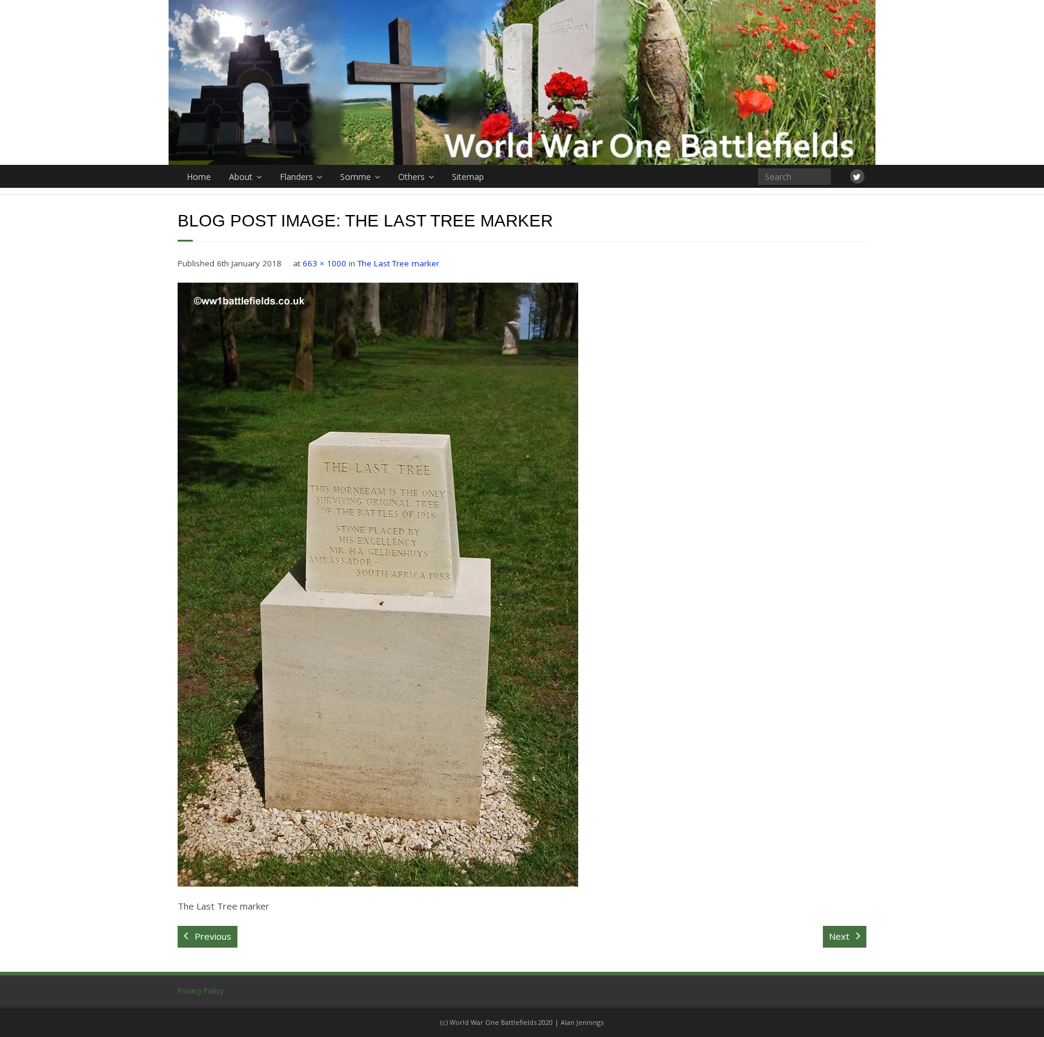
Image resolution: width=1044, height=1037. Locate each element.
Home (199, 176)
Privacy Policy (201, 991)
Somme (355, 176)
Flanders (296, 176)
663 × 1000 (324, 263)
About (241, 176)
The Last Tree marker (398, 263)
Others (411, 176)
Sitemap (468, 176)
